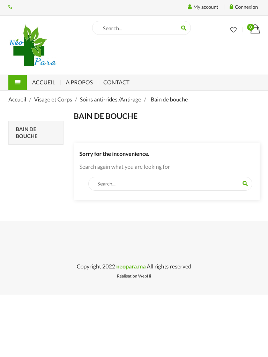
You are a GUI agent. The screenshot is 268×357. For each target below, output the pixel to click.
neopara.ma (131, 266)
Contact (116, 82)
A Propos (79, 82)
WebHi (144, 276)
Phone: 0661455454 (10, 7)
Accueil (43, 82)
